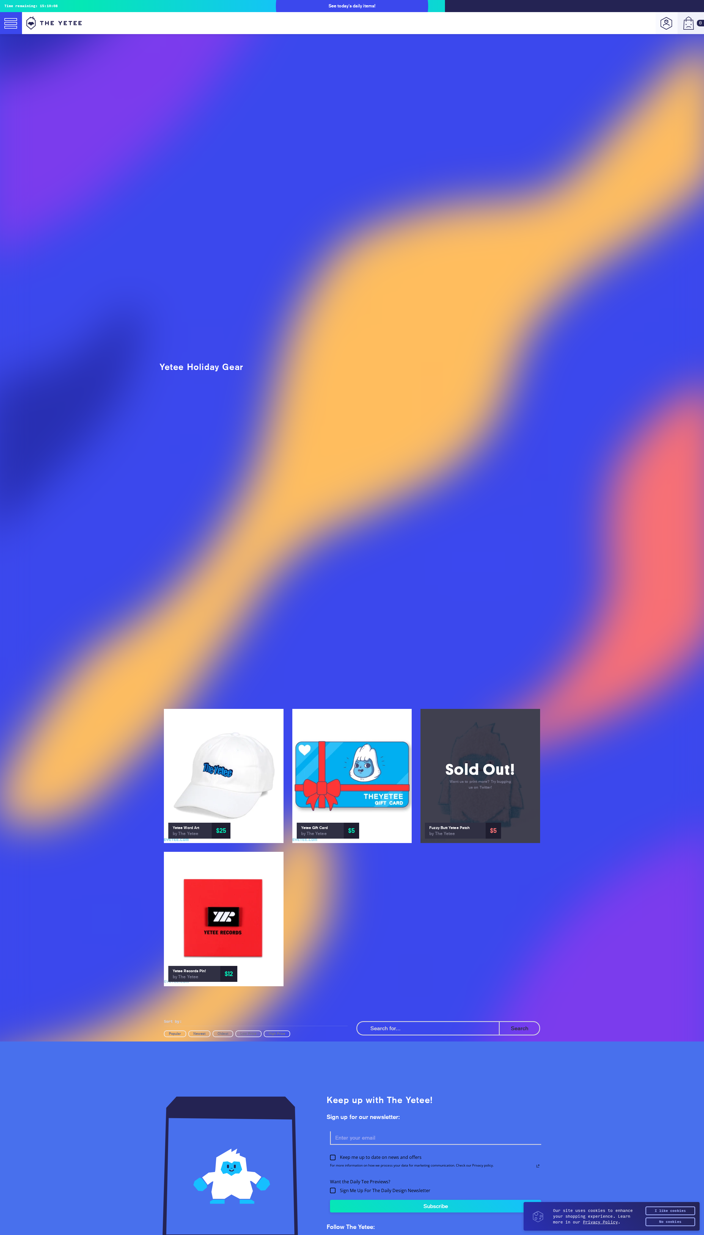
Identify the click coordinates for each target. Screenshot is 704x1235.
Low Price (248, 1034)
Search (519, 1028)
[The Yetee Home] (54, 23)
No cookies (670, 1222)
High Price (277, 1034)
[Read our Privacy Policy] (538, 1166)
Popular (175, 1034)
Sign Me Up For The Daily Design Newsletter (385, 1190)
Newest (199, 1034)
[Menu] (11, 23)
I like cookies (670, 1211)
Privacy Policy (600, 1222)
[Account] (667, 23)
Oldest (223, 1034)
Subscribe (436, 1206)
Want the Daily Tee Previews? (360, 1182)
